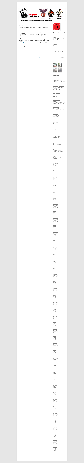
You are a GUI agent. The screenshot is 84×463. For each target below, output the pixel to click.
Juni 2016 (54, 337)
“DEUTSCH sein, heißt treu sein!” (27, 5)
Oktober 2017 (55, 318)
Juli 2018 (54, 308)
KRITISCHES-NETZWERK (56, 152)
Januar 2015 (55, 357)
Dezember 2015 (55, 344)
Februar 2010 (55, 426)
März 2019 (54, 298)
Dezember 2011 (55, 400)
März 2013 (54, 382)
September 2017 (55, 319)
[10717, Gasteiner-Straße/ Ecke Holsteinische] (60, 65)
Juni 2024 (54, 225)
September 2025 (55, 207)
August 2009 (55, 433)
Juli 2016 (54, 336)
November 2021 (55, 261)
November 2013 (55, 373)
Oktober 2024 (55, 220)
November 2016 (55, 331)
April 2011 (54, 409)
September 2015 (55, 347)
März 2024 (54, 228)
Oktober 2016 (55, 332)
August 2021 (55, 264)
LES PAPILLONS (55, 155)
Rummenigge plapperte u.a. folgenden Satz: (25, 42)
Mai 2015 (54, 352)
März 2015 (54, 354)
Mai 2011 (54, 408)
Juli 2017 (54, 322)
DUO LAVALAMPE (55, 177)
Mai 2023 (54, 240)
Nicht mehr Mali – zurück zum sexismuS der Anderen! (59, 82)
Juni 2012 (54, 393)
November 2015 (55, 345)
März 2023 (54, 242)
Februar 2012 (55, 398)
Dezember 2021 (55, 260)
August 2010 (55, 419)
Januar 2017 (55, 329)
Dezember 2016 (55, 330)
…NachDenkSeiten (56, 135)
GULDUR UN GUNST (56, 115)
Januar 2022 (55, 259)
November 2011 (55, 401)
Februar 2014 (55, 370)
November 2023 (55, 233)
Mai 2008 (54, 450)
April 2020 (54, 283)
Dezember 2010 (55, 414)
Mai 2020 (54, 282)
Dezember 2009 (55, 428)
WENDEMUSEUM (55, 169)
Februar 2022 (55, 257)
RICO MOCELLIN (55, 162)
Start (19, 5)
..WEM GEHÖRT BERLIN (56, 136)
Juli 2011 (54, 406)
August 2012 (55, 391)
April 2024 (54, 227)
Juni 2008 (54, 449)
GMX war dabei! (55, 114)
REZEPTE (54, 123)
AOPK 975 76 (55, 101)
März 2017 (54, 326)
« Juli (53, 53)
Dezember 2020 (55, 274)
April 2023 (54, 241)
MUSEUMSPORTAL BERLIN (57, 157)
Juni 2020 (54, 281)
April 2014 (54, 367)
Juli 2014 (54, 364)
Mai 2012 (54, 394)
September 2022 (55, 249)
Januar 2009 (55, 441)
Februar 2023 (55, 243)
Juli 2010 (54, 420)
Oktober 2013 (55, 374)
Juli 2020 (54, 280)
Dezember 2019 (55, 288)
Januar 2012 (55, 399)
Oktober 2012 (55, 388)
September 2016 (55, 333)
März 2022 (54, 256)
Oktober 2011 (55, 402)
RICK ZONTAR (55, 160)
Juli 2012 (54, 392)
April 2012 (54, 395)
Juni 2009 (54, 435)
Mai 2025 (54, 212)
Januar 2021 (55, 273)
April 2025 (54, 213)
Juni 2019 (54, 295)
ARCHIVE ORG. (55, 141)
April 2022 (54, 255)
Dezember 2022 (55, 246)
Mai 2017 (54, 324)
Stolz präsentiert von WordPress (23, 458)
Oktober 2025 (55, 206)
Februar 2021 (55, 271)
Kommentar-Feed (55, 187)
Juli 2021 (54, 266)
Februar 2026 (55, 201)
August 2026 (55, 194)
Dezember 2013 (55, 372)
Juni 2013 (54, 379)
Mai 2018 (54, 310)
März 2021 (54, 270)
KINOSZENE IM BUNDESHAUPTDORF (58, 151)
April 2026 (54, 199)
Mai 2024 (54, 226)
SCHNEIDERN (55, 125)
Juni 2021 (54, 267)
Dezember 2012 (55, 386)
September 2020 (55, 277)
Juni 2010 (54, 421)
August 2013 (55, 377)
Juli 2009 (54, 434)
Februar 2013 (55, 384)
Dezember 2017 (55, 316)
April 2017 (54, 325)
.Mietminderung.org (56, 137)
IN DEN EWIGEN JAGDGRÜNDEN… (58, 117)
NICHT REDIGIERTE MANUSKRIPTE (58, 121)
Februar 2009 (55, 440)
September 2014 (55, 361)
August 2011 (55, 405)
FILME (54, 111)
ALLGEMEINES (38, 49)
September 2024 (55, 221)
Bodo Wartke (55, 145)
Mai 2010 (54, 422)
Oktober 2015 (55, 346)
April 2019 (54, 297)
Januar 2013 (55, 385)
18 (55, 50)
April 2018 (54, 311)
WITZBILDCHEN (55, 129)
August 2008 (55, 447)
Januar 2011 (55, 413)
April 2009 (54, 437)
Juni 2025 (54, 211)
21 (60, 50)
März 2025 (54, 214)
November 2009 (55, 429)
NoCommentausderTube (56, 122)
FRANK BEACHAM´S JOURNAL (57, 148)
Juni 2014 (54, 365)
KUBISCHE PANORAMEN (56, 153)
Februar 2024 (55, 229)
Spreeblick (54, 179)
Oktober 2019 (55, 290)
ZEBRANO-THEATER (56, 170)
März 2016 (54, 340)
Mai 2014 (54, 366)
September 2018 (55, 305)
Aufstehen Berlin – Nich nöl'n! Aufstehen (59, 102)
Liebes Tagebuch (55, 178)
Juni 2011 (54, 407)
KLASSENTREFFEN (55, 118)
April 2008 (54, 451)
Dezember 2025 (55, 204)
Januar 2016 (55, 343)
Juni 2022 (54, 253)
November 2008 (55, 443)
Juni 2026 (54, 197)
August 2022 (55, 250)
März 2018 (54, 312)
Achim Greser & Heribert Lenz (57, 138)
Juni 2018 (54, 309)
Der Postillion (55, 176)
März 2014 (54, 368)
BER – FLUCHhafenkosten (57, 144)
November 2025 (55, 205)
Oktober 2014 (55, 360)
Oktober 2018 (55, 304)
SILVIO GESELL (55, 164)
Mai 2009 (54, 436)
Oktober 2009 (55, 430)
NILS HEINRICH (55, 159)
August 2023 (55, 236)
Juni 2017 (54, 323)
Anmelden (54, 185)
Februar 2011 (55, 412)
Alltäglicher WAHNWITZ (56, 100)
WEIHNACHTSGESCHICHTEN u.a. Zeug (58, 128)
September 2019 (55, 291)
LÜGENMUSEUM (55, 156)
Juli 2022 (54, 252)
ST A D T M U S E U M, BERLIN (57, 166)
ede (33, 49)
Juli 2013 (54, 378)
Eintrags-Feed (55, 186)
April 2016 (54, 339)
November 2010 (55, 415)
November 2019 (55, 289)
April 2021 (54, 269)
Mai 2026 (54, 198)
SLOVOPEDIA (55, 165)
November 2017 (55, 317)
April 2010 (54, 423)
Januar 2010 (55, 427)
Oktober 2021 (55, 262)
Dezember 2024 (55, 218)
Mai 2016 (54, 338)
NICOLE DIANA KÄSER (56, 158)
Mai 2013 (54, 380)
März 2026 (54, 200)
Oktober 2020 (55, 276)
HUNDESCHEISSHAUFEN (56, 116)
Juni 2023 (54, 239)
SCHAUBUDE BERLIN (56, 163)
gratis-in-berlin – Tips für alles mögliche (59, 149)
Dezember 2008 (55, 442)
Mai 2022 (54, 254)
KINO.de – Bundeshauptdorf (57, 150)
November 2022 (55, 247)
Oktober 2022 (55, 248)
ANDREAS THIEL (55, 139)
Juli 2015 (54, 350)
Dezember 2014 (55, 358)
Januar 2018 (55, 315)
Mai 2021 (54, 268)
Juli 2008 (54, 448)
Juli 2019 (54, 294)
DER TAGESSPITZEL (56, 108)
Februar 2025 (55, 215)
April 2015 (54, 353)
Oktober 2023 (55, 234)
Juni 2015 (54, 351)
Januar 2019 (55, 301)
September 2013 (55, 375)
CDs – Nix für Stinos (56, 107)
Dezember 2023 (55, 232)
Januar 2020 (55, 287)
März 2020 (54, 284)
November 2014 (55, 359)
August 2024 (55, 222)
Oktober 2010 (55, 416)
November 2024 (55, 219)
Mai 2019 (54, 296)
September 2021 (55, 263)
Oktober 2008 (55, 444)
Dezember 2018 (55, 302)
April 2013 (54, 381)
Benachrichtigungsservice (38, 5)
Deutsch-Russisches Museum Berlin (58, 146)
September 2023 (55, 235)
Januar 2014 (55, 371)
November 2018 (55, 303)
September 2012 (55, 389)
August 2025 (55, 208)
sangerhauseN (55, 124)
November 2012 (55, 387)
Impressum (45, 5)
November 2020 (55, 275)
